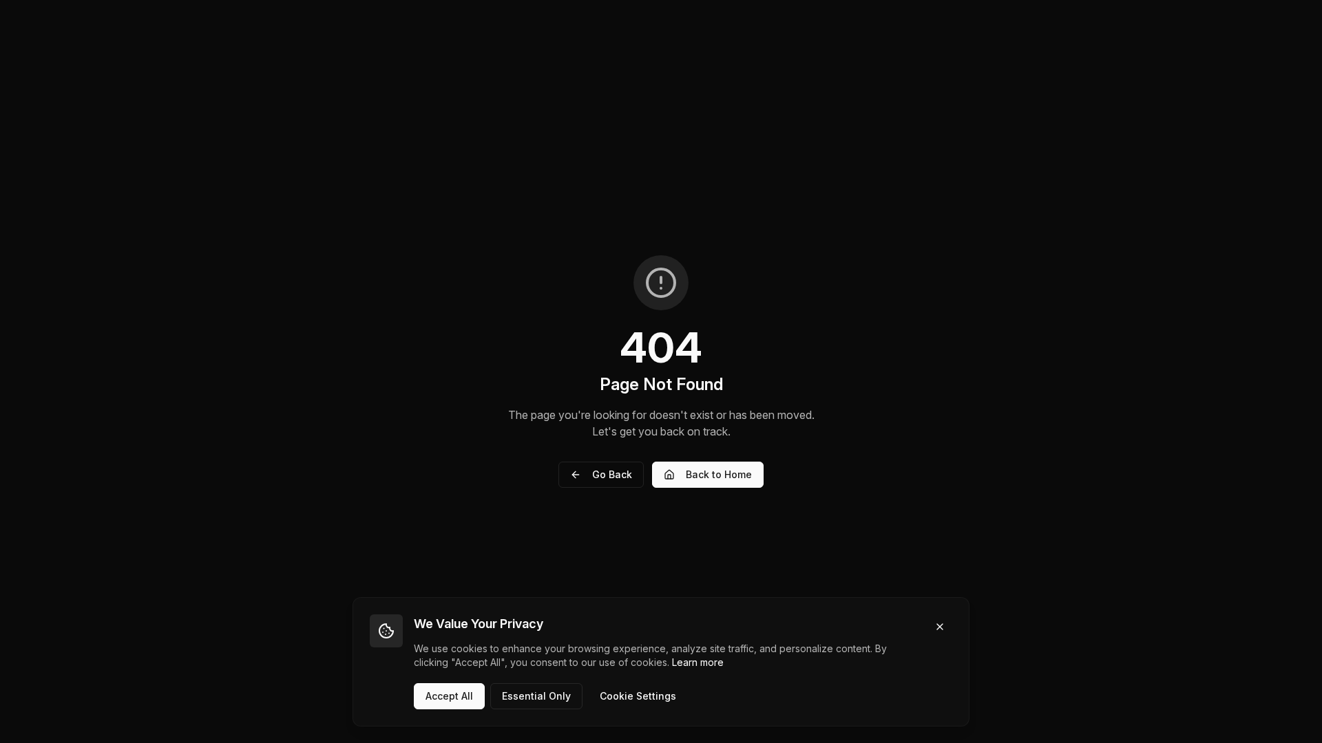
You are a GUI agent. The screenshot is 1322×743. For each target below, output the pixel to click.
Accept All (449, 696)
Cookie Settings (638, 696)
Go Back (612, 474)
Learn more (698, 662)
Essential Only (536, 696)
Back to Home (719, 474)
